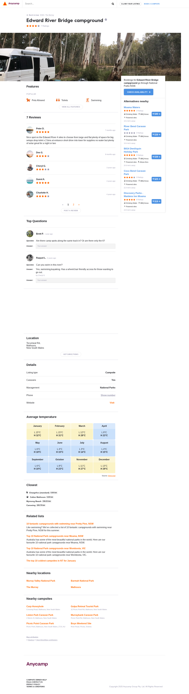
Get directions (70, 354)
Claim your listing (130, 4)
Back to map (34, 15)
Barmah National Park (82, 581)
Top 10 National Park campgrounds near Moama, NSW (54, 536)
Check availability (137, 92)
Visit (112, 403)
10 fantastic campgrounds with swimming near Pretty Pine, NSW (60, 524)
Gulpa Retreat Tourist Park (85, 606)
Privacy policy (33, 684)
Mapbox (31, 640)
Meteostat (111, 476)
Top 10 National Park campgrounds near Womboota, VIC (56, 548)
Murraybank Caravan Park (84, 615)
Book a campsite (152, 4)
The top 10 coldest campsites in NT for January (51, 561)
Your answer (42, 246)
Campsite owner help (36, 680)
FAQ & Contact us (34, 682)
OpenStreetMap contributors (46, 640)
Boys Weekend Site (81, 623)
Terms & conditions (35, 687)
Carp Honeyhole (35, 606)
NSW (42, 15)
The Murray (49, 15)
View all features (71, 107)
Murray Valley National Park (40, 581)
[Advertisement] (71, 311)
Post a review (71, 211)
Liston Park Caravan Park (39, 615)
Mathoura (76, 587)
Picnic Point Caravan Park (40, 623)
